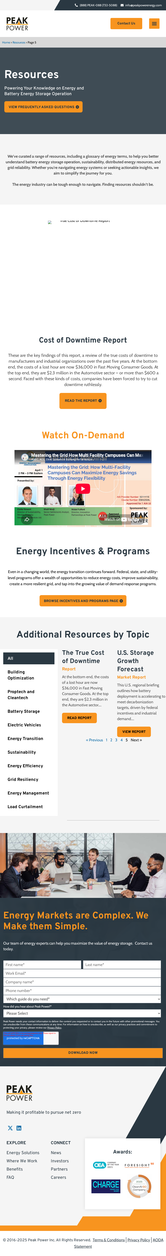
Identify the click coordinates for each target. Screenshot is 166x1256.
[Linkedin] (19, 1128)
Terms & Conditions (109, 1240)
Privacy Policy (54, 1027)
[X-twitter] (10, 1128)
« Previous (94, 740)
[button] (154, 23)
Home (6, 42)
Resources (19, 42)
